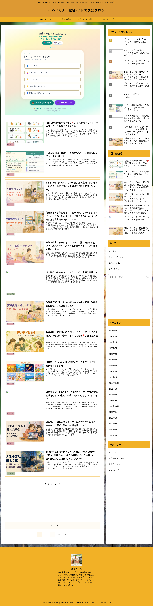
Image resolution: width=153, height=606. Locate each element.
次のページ (52, 525)
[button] (147, 276)
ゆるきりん (76, 569)
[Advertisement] (52, 502)
